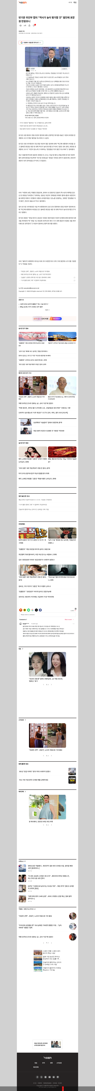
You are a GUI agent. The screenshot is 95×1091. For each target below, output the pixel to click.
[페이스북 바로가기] (37, 1077)
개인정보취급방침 (47, 1083)
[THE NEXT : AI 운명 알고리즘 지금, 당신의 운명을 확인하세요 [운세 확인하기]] (47, 318)
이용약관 (40, 1083)
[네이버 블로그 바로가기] (57, 1077)
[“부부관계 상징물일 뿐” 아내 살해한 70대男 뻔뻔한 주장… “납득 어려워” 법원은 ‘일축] (72, 926)
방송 (20, 649)
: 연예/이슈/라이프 (26, 909)
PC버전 (60, 1083)
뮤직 (43, 1063)
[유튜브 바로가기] (45, 1077)
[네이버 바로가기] (53, 1077)
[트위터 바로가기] (41, 1077)
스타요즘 (21, 720)
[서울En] (22, 2)
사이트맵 (55, 1083)
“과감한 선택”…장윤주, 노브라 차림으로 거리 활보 (35, 271)
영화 (51, 1063)
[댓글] (34, 25)
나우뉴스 (21, 861)
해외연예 (21, 792)
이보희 (20, 31)
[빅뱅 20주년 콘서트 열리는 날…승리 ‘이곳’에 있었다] (72, 937)
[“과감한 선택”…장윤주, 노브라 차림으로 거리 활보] (72, 916)
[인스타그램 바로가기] (49, 1077)
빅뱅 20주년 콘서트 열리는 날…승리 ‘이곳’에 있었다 (36, 274)
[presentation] (43, 684)
